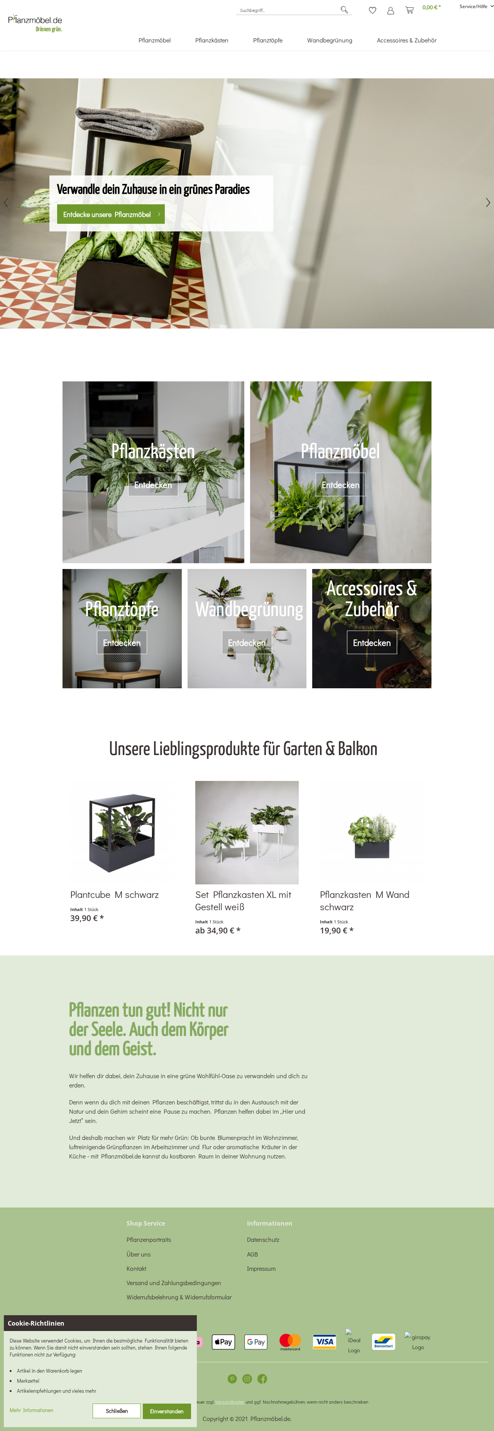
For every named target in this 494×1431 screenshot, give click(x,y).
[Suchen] (344, 9)
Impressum (261, 1268)
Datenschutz (263, 1239)
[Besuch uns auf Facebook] (262, 1381)
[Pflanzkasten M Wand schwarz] (372, 833)
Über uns (139, 1254)
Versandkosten (229, 1402)
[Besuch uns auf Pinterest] (232, 1381)
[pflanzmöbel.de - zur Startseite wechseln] (38, 21)
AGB (252, 1254)
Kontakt (136, 1268)
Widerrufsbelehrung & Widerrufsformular (179, 1297)
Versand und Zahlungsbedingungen (174, 1283)
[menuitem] (294, 9)
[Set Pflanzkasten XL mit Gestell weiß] (247, 833)
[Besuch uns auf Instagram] (247, 1381)
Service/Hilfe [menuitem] (474, 6)
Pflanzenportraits (149, 1239)
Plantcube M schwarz (114, 894)
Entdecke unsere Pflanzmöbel (107, 213)
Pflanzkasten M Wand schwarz (364, 900)
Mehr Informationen (31, 1410)
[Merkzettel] (372, 7)
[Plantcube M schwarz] (122, 833)
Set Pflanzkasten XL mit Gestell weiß (243, 900)
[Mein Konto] (391, 8)
